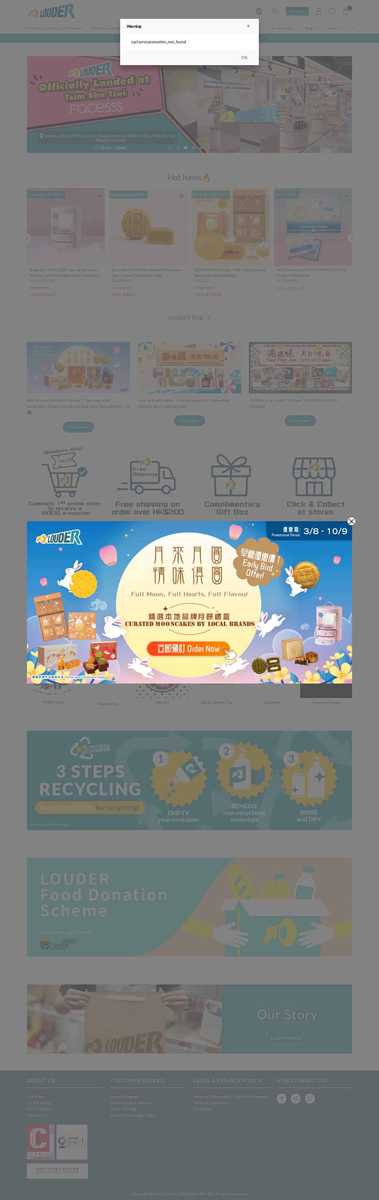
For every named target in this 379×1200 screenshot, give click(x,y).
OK (244, 57)
